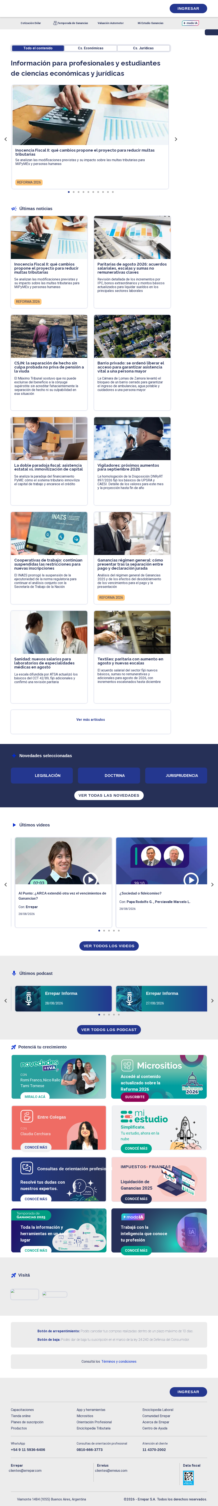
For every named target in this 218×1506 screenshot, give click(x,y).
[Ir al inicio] (28, 1391)
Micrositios (85, 1416)
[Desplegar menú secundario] (150, 8)
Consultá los (109, 1362)
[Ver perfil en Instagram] (51, 1477)
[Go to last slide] (5, 139)
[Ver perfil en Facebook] (14, 1477)
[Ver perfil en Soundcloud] (60, 1477)
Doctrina (115, 775)
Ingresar (188, 8)
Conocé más (36, 1147)
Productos (19, 1428)
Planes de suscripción (27, 1422)
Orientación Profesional (94, 1422)
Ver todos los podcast (109, 1030)
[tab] (69, 192)
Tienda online (21, 1416)
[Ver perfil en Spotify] (70, 1477)
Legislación (47, 775)
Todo (38, 48)
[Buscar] (58, 8)
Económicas (90, 48)
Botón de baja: (48, 1340)
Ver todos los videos (109, 946)
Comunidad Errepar (156, 1416)
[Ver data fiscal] (195, 1478)
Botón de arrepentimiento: (58, 1331)
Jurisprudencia (182, 775)
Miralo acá (35, 1097)
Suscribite (135, 1097)
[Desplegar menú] (13, 8)
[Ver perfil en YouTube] (42, 1477)
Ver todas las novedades (109, 795)
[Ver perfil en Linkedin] (33, 1477)
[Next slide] (175, 139)
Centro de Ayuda (154, 1428)
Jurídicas (143, 48)
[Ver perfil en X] (23, 1477)
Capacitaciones (22, 1410)
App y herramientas (91, 1410)
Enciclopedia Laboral (157, 1410)
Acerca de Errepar (155, 1422)
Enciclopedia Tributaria (93, 1428)
